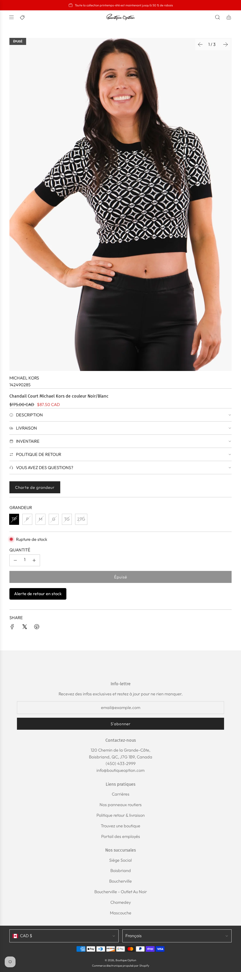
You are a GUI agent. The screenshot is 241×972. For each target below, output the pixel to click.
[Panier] (228, 17)
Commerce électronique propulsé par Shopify (120, 965)
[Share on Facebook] (12, 627)
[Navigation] (11, 17)
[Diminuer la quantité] (15, 560)
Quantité (19, 550)
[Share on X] (24, 627)
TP (14, 519)
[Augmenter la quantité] (34, 560)
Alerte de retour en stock (38, 593)
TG (67, 519)
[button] (200, 44)
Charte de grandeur (35, 487)
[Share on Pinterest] (36, 627)
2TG (81, 519)
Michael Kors (24, 378)
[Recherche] (217, 17)
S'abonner (121, 723)
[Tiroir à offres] (22, 17)
